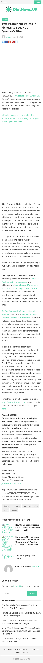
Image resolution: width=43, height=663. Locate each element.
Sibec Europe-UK (32, 95)
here (4, 408)
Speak (6, 510)
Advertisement (21, 649)
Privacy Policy (22, 652)
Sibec (36, 506)
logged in (17, 586)
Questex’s (19, 95)
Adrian (8, 37)
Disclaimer (8, 649)
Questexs (27, 506)
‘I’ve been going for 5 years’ (25, 556)
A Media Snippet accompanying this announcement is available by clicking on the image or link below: (20, 118)
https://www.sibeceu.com (13, 402)
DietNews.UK (24, 659)
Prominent (16, 506)
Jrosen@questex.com (11, 483)
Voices (14, 510)
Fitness (5, 19)
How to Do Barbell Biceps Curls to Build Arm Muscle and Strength (27, 527)
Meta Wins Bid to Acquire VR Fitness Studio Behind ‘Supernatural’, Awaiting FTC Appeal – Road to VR (27, 541)
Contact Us (34, 649)
